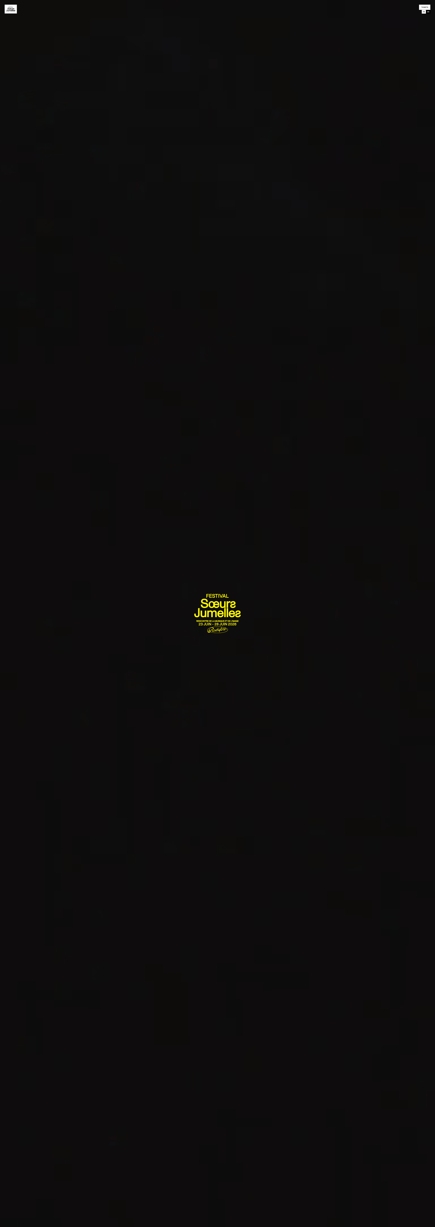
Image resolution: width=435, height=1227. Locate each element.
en (428, 12)
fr (424, 12)
